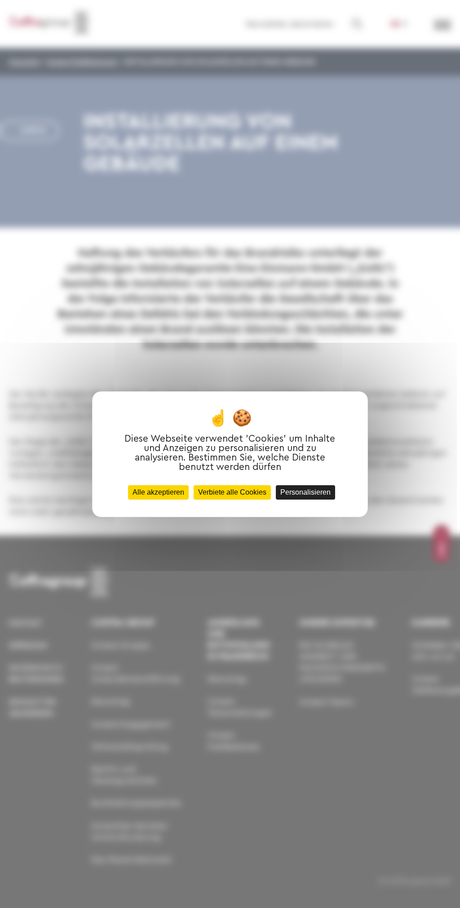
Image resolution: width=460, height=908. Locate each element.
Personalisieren (305, 492)
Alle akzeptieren (158, 492)
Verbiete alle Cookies (232, 492)
